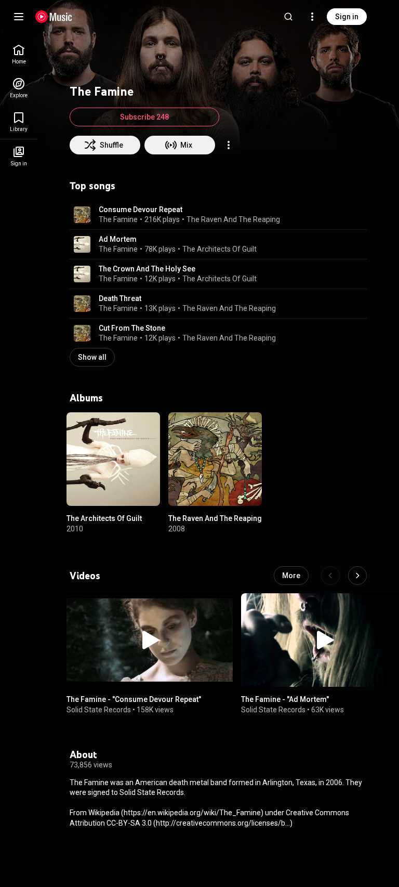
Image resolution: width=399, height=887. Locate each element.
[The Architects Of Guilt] (113, 459)
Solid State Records (98, 710)
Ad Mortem (118, 239)
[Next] (357, 575)
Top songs (92, 185)
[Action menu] (228, 145)
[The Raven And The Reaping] (215, 459)
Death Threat (120, 298)
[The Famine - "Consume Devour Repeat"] (149, 640)
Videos (85, 575)
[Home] (53, 16)
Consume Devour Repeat (140, 209)
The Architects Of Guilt (219, 249)
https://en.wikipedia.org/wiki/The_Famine (192, 812)
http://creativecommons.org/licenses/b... (223, 823)
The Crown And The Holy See (147, 269)
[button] (82, 214)
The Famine (118, 219)
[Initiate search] (288, 16)
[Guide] (18, 16)
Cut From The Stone (132, 328)
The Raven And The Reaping (233, 219)
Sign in (346, 16)
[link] (18, 54)
